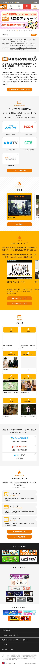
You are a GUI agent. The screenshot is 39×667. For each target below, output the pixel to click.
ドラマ (28, 331)
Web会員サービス (20, 532)
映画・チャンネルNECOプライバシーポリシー (15, 640)
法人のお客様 (6, 630)
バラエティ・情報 (28, 378)
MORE (33, 34)
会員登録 (11, 2)
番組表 (27, 8)
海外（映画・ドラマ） (28, 355)
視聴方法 (35, 8)
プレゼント (19, 8)
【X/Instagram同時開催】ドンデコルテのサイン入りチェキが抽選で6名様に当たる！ (23, 48)
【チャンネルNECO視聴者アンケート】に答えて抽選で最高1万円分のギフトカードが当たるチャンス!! (23, 44)
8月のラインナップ (20, 298)
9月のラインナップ (20, 303)
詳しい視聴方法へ (20, 170)
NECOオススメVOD (7, 649)
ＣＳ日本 (4, 645)
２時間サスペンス (11, 355)
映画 (11, 331)
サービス (5, 2)
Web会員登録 (20, 537)
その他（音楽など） (28, 402)
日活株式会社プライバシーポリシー (12, 635)
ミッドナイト (11, 402)
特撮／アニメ (11, 378)
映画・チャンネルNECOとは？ (20, 89)
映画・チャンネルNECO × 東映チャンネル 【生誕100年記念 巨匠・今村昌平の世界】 (22, 40)
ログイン (18, 2)
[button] (2, 17)
